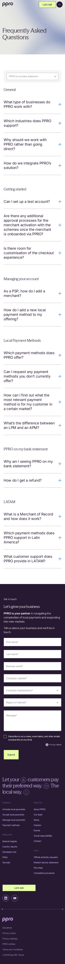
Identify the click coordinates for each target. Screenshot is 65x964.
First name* (12, 642)
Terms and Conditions (12, 949)
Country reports (9, 846)
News (36, 820)
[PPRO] (7, 4)
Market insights (9, 841)
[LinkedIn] (5, 898)
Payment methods (11, 825)
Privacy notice (9, 933)
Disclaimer (7, 927)
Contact (37, 841)
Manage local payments (13, 820)
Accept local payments (13, 814)
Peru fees (38, 867)
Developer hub (9, 852)
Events (37, 830)
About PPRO (40, 809)
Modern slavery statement (46, 862)
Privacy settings (9, 938)
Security (6, 862)
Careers (37, 825)
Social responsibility (43, 835)
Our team (38, 814)
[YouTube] (14, 898)
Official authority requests (46, 857)
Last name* (12, 654)
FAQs (5, 857)
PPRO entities (8, 944)
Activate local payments (13, 809)
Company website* (16, 678)
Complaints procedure (44, 873)
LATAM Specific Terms (13, 955)
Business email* (14, 666)
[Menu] (60, 5)
